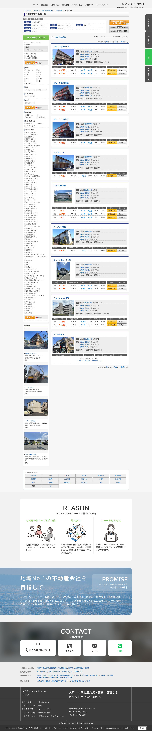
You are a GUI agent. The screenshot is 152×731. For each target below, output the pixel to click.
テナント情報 (45, 712)
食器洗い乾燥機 (32, 224)
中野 (33, 482)
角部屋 (29, 313)
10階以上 (30, 304)
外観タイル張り (32, 219)
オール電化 (30, 204)
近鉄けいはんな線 (49, 675)
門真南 (61, 681)
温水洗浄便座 (31, 237)
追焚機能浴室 (31, 232)
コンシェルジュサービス (35, 295)
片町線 (81, 54)
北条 (49, 671)
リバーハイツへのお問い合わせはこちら (89, 360)
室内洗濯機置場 (32, 189)
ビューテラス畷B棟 (61, 119)
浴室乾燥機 (30, 235)
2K (27, 74)
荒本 (66, 681)
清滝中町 (84, 479)
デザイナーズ (31, 143)
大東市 (39, 668)
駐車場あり (30, 297)
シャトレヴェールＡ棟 (62, 260)
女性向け (30, 185)
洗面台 (29, 239)
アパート (29, 42)
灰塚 (41, 671)
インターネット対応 (33, 271)
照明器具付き (31, 209)
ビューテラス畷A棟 (61, 83)
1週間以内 (41, 117)
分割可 (29, 156)
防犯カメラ (30, 284)
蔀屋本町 (118, 479)
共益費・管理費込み (32, 58)
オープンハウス (32, 172)
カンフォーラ (59, 152)
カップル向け (31, 182)
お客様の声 (89, 4)
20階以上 (30, 306)
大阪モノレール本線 (56, 677)
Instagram (44, 702)
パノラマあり (30, 126)
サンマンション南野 (61, 298)
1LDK (40, 72)
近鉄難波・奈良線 (88, 675)
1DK (27, 72)
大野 (67, 671)
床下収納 (30, 252)
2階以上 (29, 300)
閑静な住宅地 (31, 141)
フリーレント (31, 167)
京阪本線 (109, 675)
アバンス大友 (29, 387)
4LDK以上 (29, 83)
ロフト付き (30, 193)
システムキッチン (33, 226)
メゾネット (30, 195)
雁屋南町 (33, 479)
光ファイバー (31, 269)
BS (28, 265)
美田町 (118, 482)
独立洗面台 (30, 246)
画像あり (29, 124)
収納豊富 (30, 260)
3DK (27, 79)
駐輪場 (29, 211)
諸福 (63, 671)
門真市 (70, 668)
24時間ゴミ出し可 (33, 291)
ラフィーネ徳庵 (30, 421)
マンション (38, 42)
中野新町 (67, 482)
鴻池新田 (54, 681)
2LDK (28, 77)
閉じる (142, 728)
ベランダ (30, 198)
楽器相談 (30, 137)
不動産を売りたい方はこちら (51, 716)
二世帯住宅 (30, 165)
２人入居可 (30, 152)
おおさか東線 (100, 675)
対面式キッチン (32, 228)
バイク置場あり (32, 213)
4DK (39, 81)
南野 (91, 51)
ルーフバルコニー (33, 202)
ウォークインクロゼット (35, 254)
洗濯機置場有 (31, 217)
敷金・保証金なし (32, 54)
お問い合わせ (148, 74)
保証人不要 (30, 148)
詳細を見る (111, 70)
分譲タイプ (30, 158)
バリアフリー (31, 154)
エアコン (30, 248)
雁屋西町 (118, 475)
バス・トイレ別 (32, 230)
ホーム (36, 4)
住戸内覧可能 (31, 293)
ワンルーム (29, 70)
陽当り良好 (30, 139)
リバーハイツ (59, 334)
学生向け (30, 180)
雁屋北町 (101, 475)
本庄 (71, 671)
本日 (39, 115)
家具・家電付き (32, 215)
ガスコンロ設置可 (33, 176)
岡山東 (84, 475)
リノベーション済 (33, 145)
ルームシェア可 (32, 178)
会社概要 (44, 4)
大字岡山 (67, 475)
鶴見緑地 (82, 681)
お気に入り (55, 4)
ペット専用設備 (32, 135)
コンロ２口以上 (32, 222)
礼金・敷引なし (31, 56)
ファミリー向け (32, 187)
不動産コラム (29, 716)
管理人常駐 (30, 161)
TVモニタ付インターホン (35, 276)
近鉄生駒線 (68, 677)
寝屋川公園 (88, 95)
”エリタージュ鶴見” (31, 454)
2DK (39, 74)
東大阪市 (46, 668)
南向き (29, 310)
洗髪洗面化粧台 (32, 241)
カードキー (30, 169)
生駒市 (87, 668)
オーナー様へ (45, 709)
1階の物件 (30, 302)
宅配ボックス (31, 278)
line (119, 651)
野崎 (86, 59)
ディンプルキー (32, 282)
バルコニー (30, 200)
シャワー (30, 243)
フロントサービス (33, 289)
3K (39, 77)
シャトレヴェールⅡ (61, 47)
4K (27, 81)
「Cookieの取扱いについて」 (113, 728)
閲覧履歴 (65, 4)
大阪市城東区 (78, 668)
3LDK (40, 79)
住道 (80, 671)
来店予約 (148, 40)
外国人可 (30, 174)
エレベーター (31, 206)
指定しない (30, 115)
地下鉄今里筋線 (42, 677)
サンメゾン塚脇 (60, 227)
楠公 (101, 482)
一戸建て (29, 44)
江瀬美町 (33, 475)
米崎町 (101, 479)
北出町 (50, 479)
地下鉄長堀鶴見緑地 (63, 675)
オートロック (31, 273)
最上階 (29, 308)
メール (95, 651)
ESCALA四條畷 (60, 185)
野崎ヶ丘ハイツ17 (30, 353)
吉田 (76, 681)
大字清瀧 (67, 479)
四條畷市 (87, 51)
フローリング (31, 191)
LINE (148, 57)
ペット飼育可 (31, 132)
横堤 (88, 681)
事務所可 (30, 150)
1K (39, 70)
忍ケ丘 (87, 57)
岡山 (50, 475)
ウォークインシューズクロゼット (36, 257)
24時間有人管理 (32, 287)
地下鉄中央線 (76, 675)
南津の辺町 (56, 671)
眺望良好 (30, 163)
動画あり (41, 124)
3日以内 (28, 117)
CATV (29, 267)
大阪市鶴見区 (62, 668)
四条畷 (87, 54)
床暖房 (29, 250)
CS (28, 263)
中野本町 (84, 482)
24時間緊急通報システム (35, 280)
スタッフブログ (102, 4)
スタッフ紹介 (76, 4)
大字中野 (50, 482)
